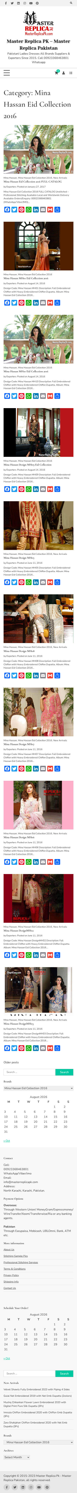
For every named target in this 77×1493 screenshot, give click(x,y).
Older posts (11, 1062)
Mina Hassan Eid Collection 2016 (35, 177)
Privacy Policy (11, 1275)
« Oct (7, 1141)
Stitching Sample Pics (16, 1256)
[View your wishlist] (70, 73)
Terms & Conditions (15, 1269)
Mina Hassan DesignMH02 (18, 930)
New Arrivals (60, 177)
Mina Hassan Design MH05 (19, 558)
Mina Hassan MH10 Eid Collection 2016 (26, 371)
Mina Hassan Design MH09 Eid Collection (27, 464)
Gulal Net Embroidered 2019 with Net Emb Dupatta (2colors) (38, 1396)
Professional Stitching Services (21, 1262)
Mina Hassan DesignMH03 (18, 1023)
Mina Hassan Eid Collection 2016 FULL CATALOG (33, 181)
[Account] (63, 73)
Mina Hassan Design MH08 (19, 651)
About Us (9, 1249)
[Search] (71, 3)
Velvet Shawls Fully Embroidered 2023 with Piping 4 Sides (37, 1389)
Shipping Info (11, 1281)
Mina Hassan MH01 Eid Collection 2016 (26, 278)
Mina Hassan (10, 177)
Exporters (11, 186)
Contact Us (10, 1288)
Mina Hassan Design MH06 (19, 837)
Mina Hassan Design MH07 (19, 744)
